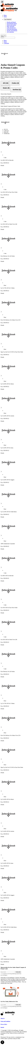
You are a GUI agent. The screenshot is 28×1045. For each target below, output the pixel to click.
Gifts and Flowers (11, 27)
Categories (6, 43)
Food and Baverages (12, 29)
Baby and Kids (10, 26)
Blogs (5, 15)
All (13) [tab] (6, 129)
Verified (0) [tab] (6, 133)
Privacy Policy (4, 1024)
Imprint (2, 1027)
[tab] (5, 83)
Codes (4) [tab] (6, 130)
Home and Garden (11, 25)
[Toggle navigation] (2, 2)
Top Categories (7, 19)
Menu (2, 36)
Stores (5, 16)
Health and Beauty (11, 22)
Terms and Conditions (5, 1021)
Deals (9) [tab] (6, 132)
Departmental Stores (12, 23)
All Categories (10, 32)
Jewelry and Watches (12, 30)
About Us (3, 1018)
